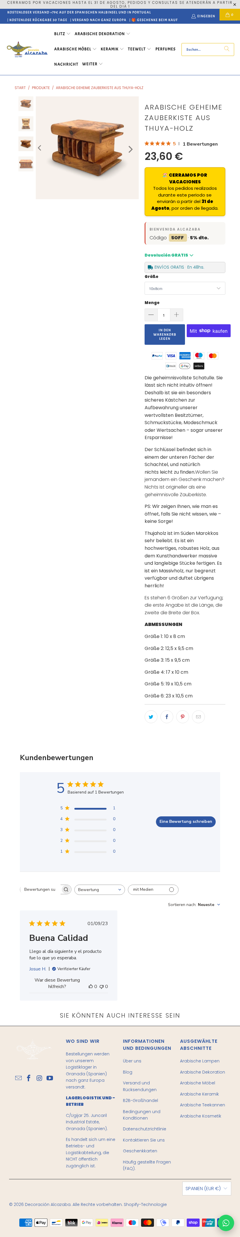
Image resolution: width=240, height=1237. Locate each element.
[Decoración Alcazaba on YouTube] (50, 1078)
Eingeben (206, 16)
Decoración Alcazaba (48, 1204)
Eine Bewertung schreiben (186, 821)
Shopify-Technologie (145, 1204)
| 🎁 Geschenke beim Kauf (153, 20)
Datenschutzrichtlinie (144, 1129)
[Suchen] (227, 49)
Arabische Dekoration (202, 1072)
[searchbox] (40, 889)
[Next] (130, 149)
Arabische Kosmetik (200, 1116)
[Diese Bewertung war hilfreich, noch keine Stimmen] (91, 986)
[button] (62, 34)
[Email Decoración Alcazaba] (18, 1078)
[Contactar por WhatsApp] (226, 1223)
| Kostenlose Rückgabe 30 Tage (37, 20)
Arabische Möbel (197, 1083)
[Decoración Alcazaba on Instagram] (39, 1078)
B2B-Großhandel (140, 1100)
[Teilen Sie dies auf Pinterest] (182, 716)
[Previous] (40, 147)
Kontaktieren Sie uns (144, 1140)
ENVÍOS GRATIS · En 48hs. (179, 267)
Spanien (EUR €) (203, 1188)
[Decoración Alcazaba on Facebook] (29, 1078)
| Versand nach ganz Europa (98, 20)
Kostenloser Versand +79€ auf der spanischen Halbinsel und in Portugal (79, 12)
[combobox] (99, 890)
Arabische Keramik (199, 1094)
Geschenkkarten (140, 1151)
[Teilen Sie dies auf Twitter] (151, 716)
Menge (152, 303)
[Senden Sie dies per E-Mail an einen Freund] (198, 716)
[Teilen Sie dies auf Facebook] (166, 716)
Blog (127, 1072)
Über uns (132, 1061)
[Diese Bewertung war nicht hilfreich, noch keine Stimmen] (102, 986)
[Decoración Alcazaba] (27, 49)
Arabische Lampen (200, 1061)
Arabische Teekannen (202, 1105)
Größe (151, 276)
